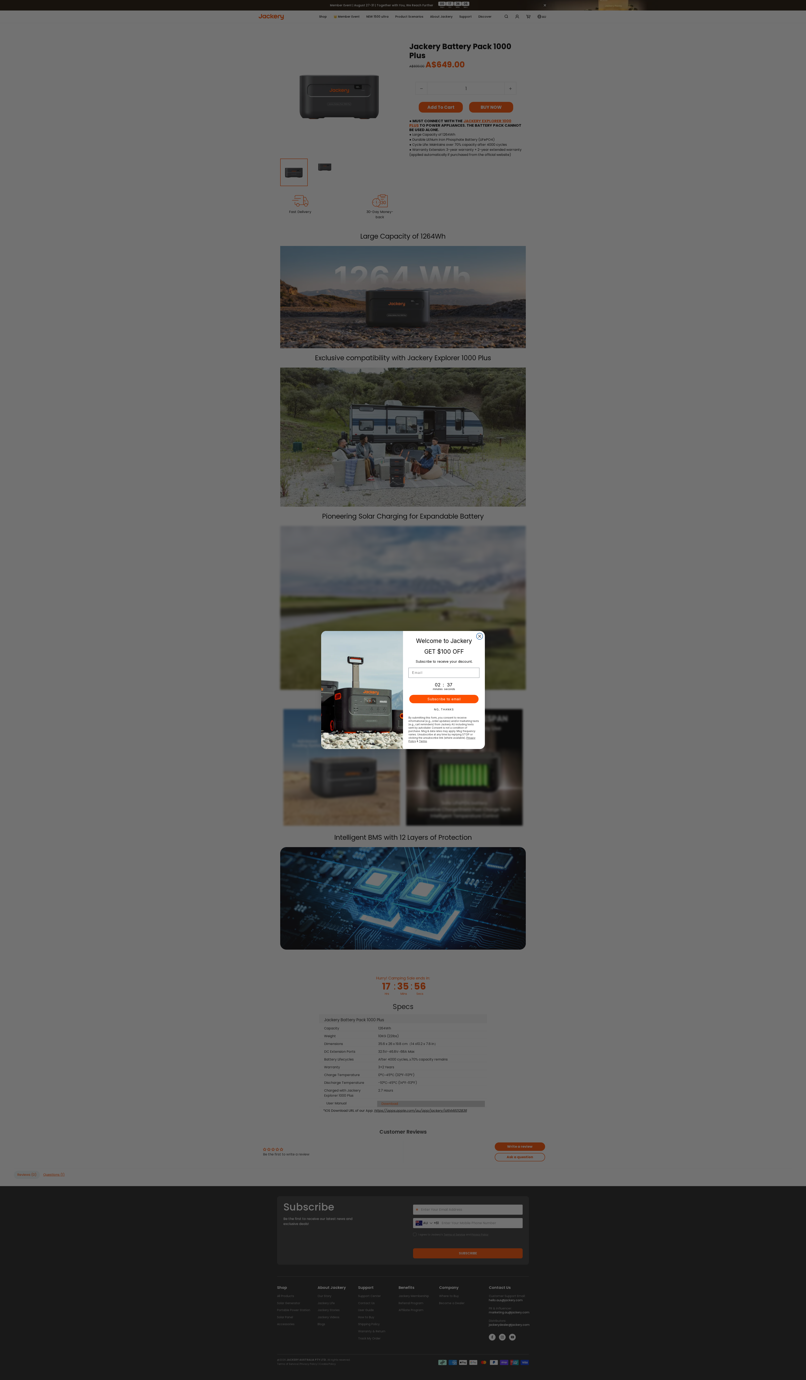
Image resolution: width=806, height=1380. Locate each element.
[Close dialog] (479, 636)
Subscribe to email (444, 699)
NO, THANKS (444, 709)
